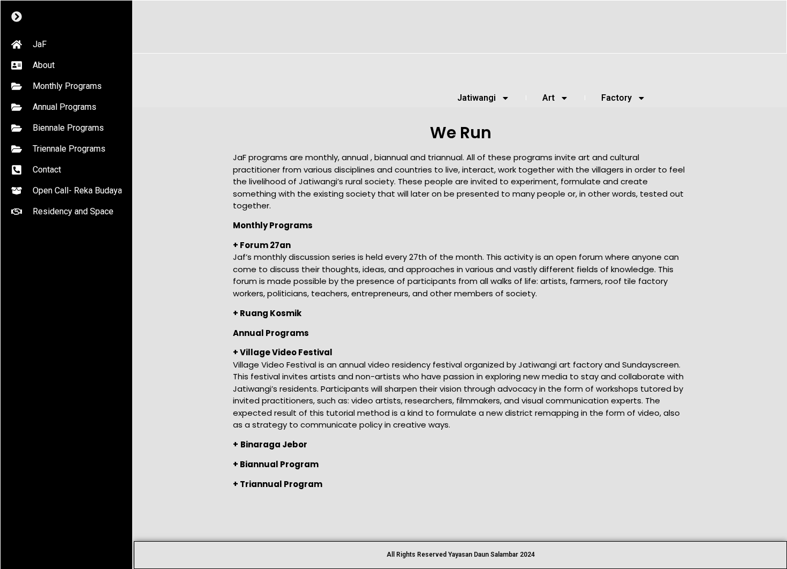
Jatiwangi (476, 98)
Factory (616, 98)
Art (548, 98)
